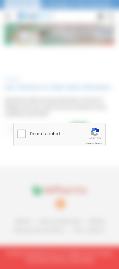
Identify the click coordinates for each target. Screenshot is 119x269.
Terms (98, 143)
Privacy (89, 143)
